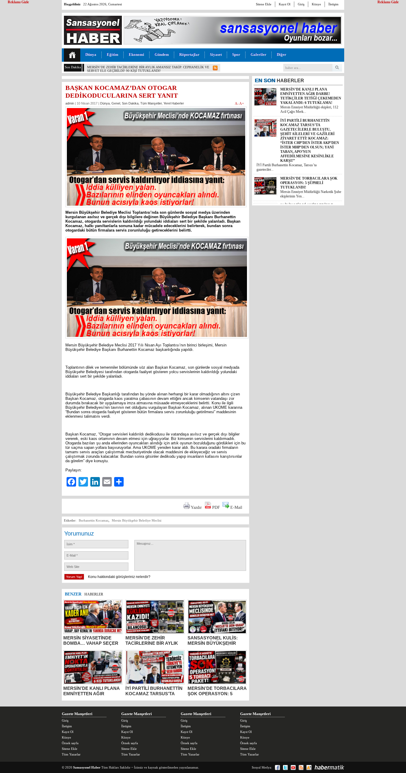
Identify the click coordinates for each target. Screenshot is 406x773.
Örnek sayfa (70, 743)
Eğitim (112, 54)
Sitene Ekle (263, 4)
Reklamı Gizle (388, 2)
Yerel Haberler (173, 103)
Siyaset (216, 54)
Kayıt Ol (284, 4)
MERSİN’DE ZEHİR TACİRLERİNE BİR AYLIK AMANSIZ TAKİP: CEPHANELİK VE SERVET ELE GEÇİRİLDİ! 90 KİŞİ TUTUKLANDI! (148, 68)
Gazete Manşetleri (77, 714)
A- (237, 104)
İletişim (333, 4)
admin (69, 103)
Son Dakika (130, 103)
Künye (316, 4)
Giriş (301, 4)
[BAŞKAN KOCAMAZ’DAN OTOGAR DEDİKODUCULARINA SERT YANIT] (156, 209)
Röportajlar (189, 54)
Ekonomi (136, 54)
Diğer (281, 54)
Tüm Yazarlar (71, 754)
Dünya (90, 54)
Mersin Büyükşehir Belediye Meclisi (136, 520)
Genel (115, 103)
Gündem (162, 54)
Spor (236, 54)
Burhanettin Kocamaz (93, 520)
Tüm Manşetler (151, 103)
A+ (241, 104)
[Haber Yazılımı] (329, 767)
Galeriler (258, 54)
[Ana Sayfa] (72, 55)
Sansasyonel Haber (86, 767)
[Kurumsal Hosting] (308, 767)
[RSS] (301, 767)
